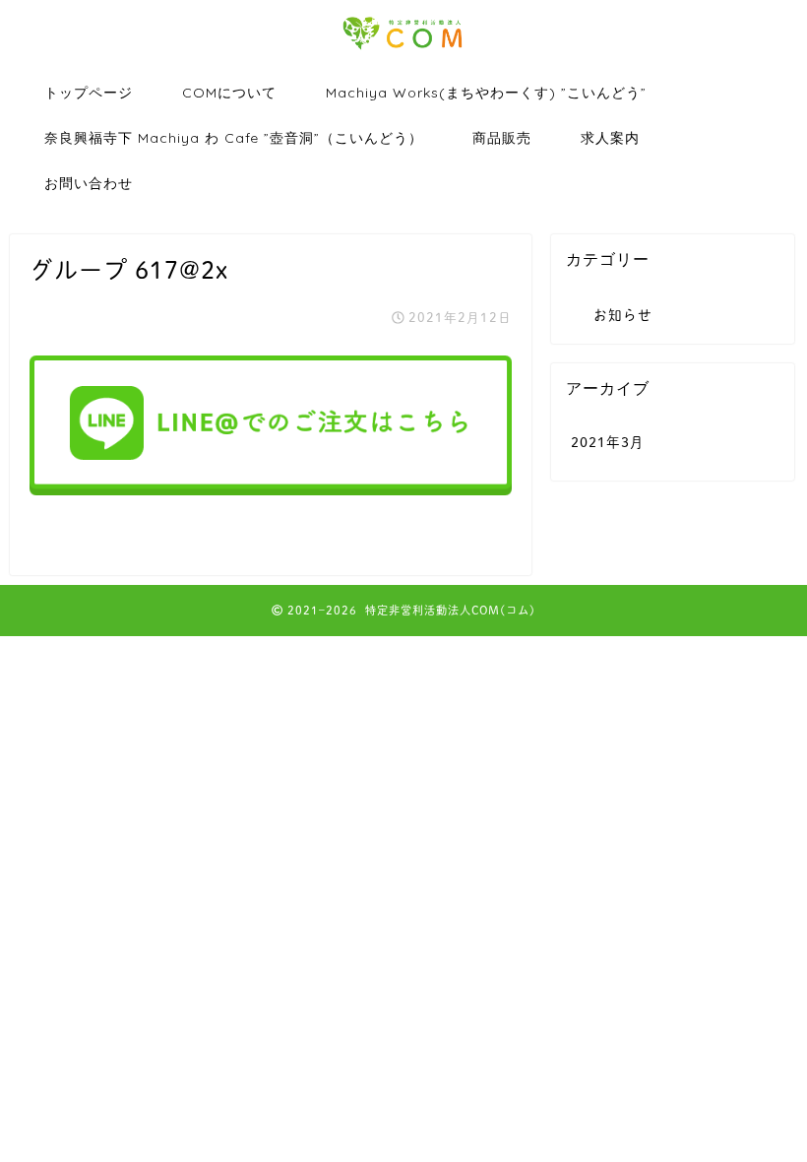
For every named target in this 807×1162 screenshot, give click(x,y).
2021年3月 (608, 442)
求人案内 (610, 138)
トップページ (88, 92)
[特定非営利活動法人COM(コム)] (403, 50)
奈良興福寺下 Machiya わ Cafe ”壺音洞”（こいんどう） (233, 138)
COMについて (229, 92)
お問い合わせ (88, 183)
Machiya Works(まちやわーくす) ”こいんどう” (486, 92)
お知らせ (622, 315)
